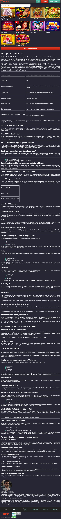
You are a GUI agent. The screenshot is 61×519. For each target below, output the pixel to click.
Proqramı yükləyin (54, 1)
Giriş (38, 1)
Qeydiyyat (44, 1)
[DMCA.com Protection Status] (18, 515)
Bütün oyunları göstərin (30, 48)
